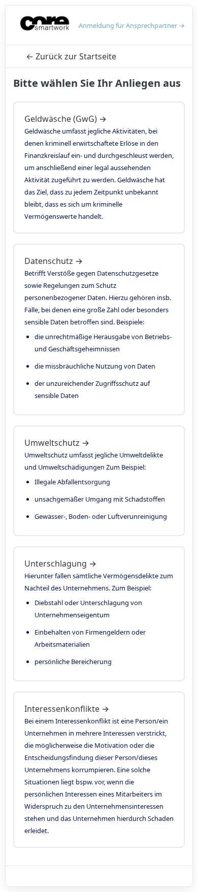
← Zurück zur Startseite (71, 56)
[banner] (45, 25)
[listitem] (99, 168)
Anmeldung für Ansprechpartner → (132, 25)
